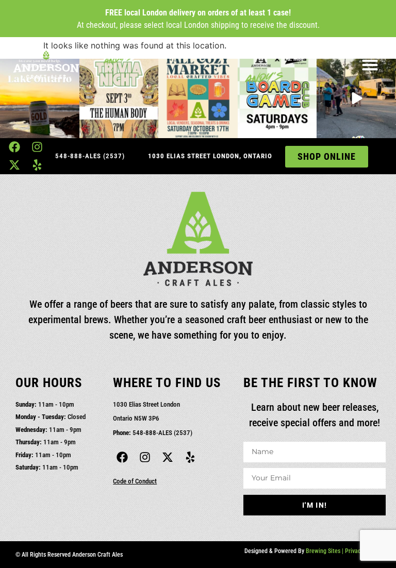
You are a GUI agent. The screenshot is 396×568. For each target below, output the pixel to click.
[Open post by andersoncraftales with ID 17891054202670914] (198, 98)
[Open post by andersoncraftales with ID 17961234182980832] (39, 98)
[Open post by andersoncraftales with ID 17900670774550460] (277, 98)
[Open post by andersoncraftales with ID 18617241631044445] (119, 98)
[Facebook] (14, 147)
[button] (370, 65)
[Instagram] (37, 147)
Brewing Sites (323, 551)
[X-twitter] (14, 165)
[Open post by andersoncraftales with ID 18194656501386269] (356, 98)
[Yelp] (37, 165)
